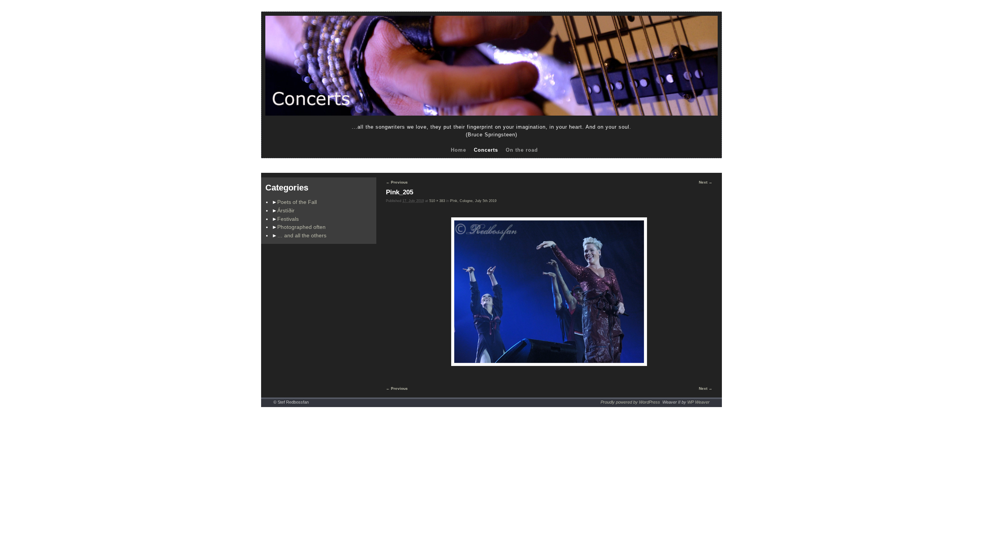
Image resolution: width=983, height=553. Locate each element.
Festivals (288, 219)
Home (458, 150)
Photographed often (301, 227)
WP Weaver (698, 402)
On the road (522, 150)
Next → (705, 182)
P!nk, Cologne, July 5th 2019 (473, 201)
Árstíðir (286, 210)
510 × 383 (437, 201)
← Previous (397, 182)
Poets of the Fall (297, 202)
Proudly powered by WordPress (630, 402)
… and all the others (301, 235)
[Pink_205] (549, 291)
